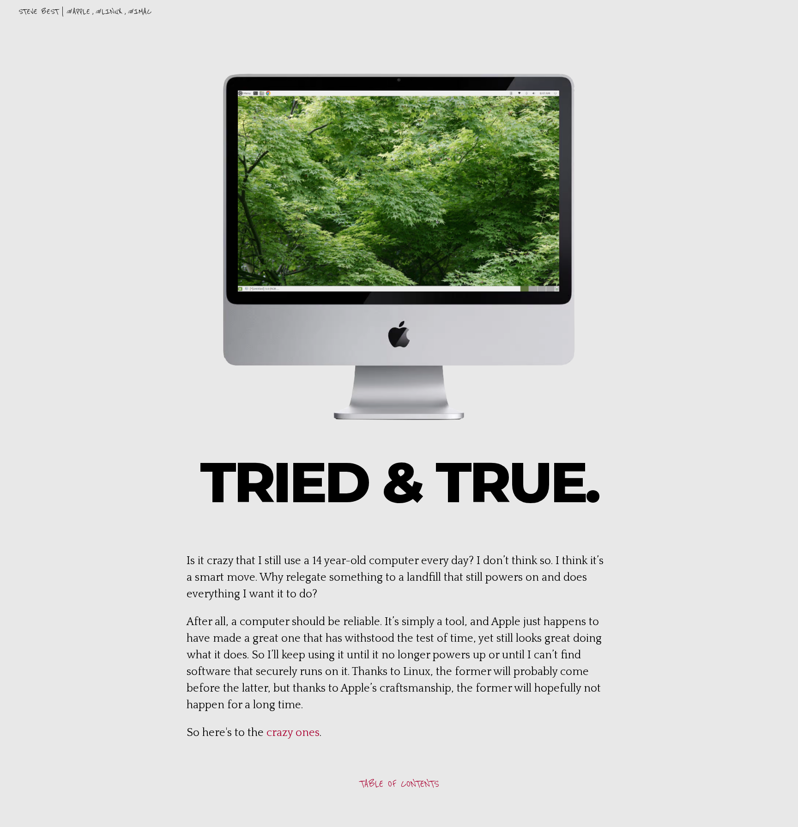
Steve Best (38, 11)
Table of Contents (399, 784)
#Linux (109, 11)
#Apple (78, 11)
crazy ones (293, 733)
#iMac (140, 11)
